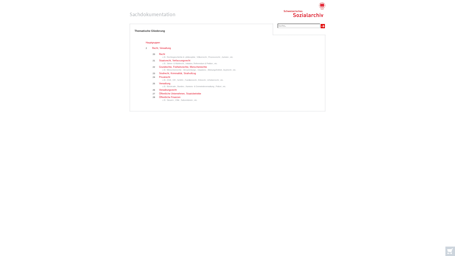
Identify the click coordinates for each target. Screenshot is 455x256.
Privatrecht (164, 77)
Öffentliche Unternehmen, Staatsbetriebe (180, 93)
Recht (162, 54)
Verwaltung (164, 83)
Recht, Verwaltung (161, 48)
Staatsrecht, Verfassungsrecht (174, 60)
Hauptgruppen (153, 42)
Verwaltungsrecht (168, 90)
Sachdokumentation (152, 15)
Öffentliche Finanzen (169, 97)
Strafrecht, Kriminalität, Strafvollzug (177, 73)
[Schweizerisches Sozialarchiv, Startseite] (304, 9)
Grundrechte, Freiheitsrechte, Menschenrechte (183, 67)
